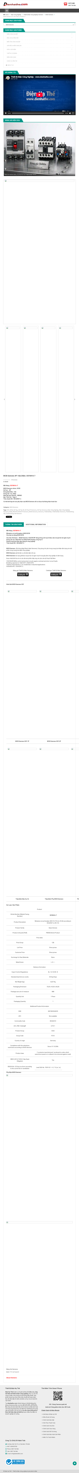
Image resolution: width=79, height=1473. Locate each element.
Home (7, 14)
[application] (39, 95)
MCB (10, 511)
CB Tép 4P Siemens (30, 510)
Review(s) (14, 480)
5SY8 (11, 510)
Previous (4, 399)
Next (75, 399)
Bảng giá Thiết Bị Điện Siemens (23, 570)
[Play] (6, 113)
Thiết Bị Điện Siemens (58, 511)
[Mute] (70, 113)
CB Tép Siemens (42, 510)
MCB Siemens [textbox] (39, 24)
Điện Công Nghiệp (16, 14)
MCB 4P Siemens (23, 511)
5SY (8, 510)
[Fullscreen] (73, 113)
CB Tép (15, 510)
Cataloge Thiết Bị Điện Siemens (56, 570)
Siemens (41, 511)
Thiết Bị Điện (48, 511)
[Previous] (7, 149)
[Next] (71, 149)
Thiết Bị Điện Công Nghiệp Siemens (33, 14)
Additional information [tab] (36, 524)
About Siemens (11, 1378)
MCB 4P (15, 511)
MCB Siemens (49, 14)
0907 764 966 (72, 5)
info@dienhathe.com (17, 1453)
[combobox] (39, 24)
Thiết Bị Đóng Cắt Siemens (14, 513)
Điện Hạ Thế (8, 1471)
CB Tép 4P (21, 510)
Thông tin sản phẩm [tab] (13, 524)
